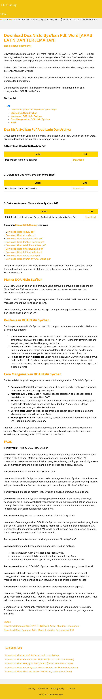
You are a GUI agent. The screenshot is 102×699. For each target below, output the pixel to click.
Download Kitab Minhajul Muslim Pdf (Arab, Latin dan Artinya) (38, 671)
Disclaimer (43, 688)
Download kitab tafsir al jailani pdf (24, 252)
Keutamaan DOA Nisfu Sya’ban (26, 116)
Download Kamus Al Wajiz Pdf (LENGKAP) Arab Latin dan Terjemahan (41, 626)
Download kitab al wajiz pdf (20, 235)
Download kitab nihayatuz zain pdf (24, 248)
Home (3, 19)
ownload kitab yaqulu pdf (20, 231)
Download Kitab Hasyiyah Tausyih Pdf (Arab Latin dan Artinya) (39, 663)
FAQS (13, 122)
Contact (71, 688)
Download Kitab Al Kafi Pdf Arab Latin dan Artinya (32, 655)
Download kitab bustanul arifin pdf (24, 238)
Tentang (31, 688)
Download (78, 159)
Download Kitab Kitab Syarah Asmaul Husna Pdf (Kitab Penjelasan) (41, 667)
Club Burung (9, 5)
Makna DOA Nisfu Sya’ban (24, 113)
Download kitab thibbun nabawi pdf (25, 242)
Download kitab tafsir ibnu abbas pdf (26, 245)
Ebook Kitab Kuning (26, 225)
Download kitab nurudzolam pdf (23, 255)
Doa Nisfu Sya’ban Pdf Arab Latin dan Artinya (34, 109)
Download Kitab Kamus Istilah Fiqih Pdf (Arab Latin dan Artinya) (39, 659)
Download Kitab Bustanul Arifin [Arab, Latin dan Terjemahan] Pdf (39, 630)
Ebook (12, 19)
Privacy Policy (57, 688)
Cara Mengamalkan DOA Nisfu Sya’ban (30, 119)
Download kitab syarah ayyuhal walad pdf (28, 259)
